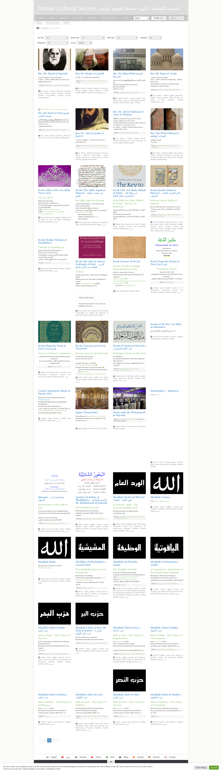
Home (40, 18)
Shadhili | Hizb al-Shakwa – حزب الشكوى (166, 696)
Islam (52, 18)
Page (50, 418)
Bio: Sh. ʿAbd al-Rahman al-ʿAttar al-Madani (128, 113)
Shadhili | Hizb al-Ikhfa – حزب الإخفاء (165, 629)
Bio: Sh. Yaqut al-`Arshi (163, 73)
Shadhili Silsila (124, 102)
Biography (47, 85)
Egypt (80, 428)
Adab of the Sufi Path (49, 529)
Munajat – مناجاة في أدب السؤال (51, 498)
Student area (42, 420)
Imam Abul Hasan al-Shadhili (96, 416)
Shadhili (67, 93)
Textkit (152, 511)
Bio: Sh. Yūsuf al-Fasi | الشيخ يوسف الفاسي (53, 114)
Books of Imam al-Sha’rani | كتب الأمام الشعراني (129, 347)
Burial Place (62, 85)
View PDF (84, 284)
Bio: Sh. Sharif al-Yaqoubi (53, 73)
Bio (41, 91)
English (84, 81)
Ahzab (156, 288)
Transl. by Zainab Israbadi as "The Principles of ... (91, 374)
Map (125, 100)
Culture (77, 18)
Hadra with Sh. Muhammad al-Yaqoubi (129, 414)
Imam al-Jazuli (165, 226)
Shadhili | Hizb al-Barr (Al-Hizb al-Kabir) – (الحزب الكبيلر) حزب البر (91, 630)
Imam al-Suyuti (119, 226)
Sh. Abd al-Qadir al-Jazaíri (98, 157)
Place (98, 428)
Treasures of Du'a (167, 268)
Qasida (105, 526)
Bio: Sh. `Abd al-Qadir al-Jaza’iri (90, 135)
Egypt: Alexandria (176, 95)
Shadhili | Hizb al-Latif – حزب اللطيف (90, 696)
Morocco (60, 135)
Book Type (111, 38)
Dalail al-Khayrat (171, 224)
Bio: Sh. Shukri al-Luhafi (90, 73)
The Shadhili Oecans (87, 507)
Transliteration (63, 654)
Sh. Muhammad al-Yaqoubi (135, 426)
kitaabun (132, 285)
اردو (126, 369)
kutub (97, 217)
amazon (125, 285)
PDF (44, 209)
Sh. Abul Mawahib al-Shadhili (134, 591)
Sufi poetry (86, 529)
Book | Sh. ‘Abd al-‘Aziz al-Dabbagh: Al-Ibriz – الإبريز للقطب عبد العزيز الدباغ (90, 264)
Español (158, 216)
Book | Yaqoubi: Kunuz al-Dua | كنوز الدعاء (165, 263)
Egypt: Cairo (140, 98)
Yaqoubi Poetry (96, 529)
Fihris (49, 263)
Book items (87, 222)
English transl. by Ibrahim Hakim (56, 411)
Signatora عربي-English (165, 215)
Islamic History (50, 93)
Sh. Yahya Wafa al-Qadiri (136, 100)
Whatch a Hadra (132, 419)
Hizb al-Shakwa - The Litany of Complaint (166, 703)
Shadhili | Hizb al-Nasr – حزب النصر (127, 696)
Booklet (168, 288)
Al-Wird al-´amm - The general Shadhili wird (125, 506)
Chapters (170, 282)
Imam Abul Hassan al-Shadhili (165, 464)
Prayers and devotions (136, 226)
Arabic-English (48, 523)
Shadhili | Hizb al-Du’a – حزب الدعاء (127, 629)
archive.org (135, 369)
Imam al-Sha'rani (119, 378)
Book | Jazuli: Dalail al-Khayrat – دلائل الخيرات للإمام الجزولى (165, 193)
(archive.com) (43, 214)
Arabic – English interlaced (133, 654)
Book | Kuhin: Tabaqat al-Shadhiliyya (52, 241)
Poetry (88, 145)
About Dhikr (120, 224)
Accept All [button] (214, 767)
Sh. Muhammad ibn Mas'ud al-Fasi (170, 591)
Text (62, 531)
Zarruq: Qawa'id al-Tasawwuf (92, 353)
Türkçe (157, 231)
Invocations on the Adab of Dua (53, 506)
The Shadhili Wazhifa (125, 569)
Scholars (60, 93)
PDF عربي (62, 523)
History (92, 18)
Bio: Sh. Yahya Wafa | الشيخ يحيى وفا (128, 75)
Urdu (161, 231)
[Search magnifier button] (182, 18)
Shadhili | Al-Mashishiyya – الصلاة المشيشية (91, 563)
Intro (120, 92)
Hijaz (85, 526)
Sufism (64, 18)
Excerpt (50, 214)
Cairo (157, 147)
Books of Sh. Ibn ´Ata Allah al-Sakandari (165, 325)
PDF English (56, 523)
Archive (118, 376)
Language (143, 38)
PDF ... (142, 654)
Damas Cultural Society (67, 8)
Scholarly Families (163, 155)
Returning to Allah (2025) (122, 659)
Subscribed (51, 420)
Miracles (177, 97)
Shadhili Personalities (46, 95)
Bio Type (41, 38)
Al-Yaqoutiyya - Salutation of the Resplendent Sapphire (166, 571)
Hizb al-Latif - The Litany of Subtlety (91, 703)
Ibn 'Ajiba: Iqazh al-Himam (90, 200)
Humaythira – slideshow (164, 391)
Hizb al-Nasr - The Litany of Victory (128, 703)
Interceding (176, 89)
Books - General (49, 91)
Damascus (59, 91)
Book (121, 98)
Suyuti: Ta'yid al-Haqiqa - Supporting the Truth (127, 268)
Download (91, 284)
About (176, 583)
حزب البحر (51, 654)
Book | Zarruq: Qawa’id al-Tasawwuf (91, 347)
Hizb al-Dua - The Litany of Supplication (128, 637)
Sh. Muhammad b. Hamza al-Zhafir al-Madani (129, 594)
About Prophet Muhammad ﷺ (165, 222)
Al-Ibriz (80, 271)
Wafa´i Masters (135, 102)
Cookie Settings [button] (200, 767)
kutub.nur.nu (117, 370)
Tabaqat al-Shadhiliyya (51, 247)
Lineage (162, 145)
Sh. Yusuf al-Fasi (46, 138)
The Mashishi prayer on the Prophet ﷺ (91, 571)
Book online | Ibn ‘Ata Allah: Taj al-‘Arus (54, 191)
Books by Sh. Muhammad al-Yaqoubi (166, 289)
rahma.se (157, 395)
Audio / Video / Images (161, 462)
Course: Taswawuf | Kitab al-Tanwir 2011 (54, 392)
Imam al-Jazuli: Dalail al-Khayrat (164, 202)
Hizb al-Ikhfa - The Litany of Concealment (166, 637)
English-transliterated (138, 517)
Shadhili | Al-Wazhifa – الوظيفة (126, 563)
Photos (56, 85)
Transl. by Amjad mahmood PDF (54, 212)
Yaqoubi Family (64, 95)
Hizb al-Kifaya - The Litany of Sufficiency (54, 703)
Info (158, 145)
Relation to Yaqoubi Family (98, 81)
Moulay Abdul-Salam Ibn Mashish (90, 579)
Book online (49, 217)
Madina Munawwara (120, 141)
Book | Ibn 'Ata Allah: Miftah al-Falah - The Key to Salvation (128, 203)
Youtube (167, 231)
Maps (65, 130)
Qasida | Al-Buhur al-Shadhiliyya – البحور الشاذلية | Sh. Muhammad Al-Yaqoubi (91, 500)
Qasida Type (75, 38)
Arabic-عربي (92, 643)
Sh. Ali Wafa (175, 155)
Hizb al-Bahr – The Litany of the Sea (53, 637)
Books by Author (133, 376)
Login (125, 18)
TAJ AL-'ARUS (45, 197)
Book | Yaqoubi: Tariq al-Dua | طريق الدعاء (52, 347)
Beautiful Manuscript (53, 209)
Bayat (86, 524)
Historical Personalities (92, 155)
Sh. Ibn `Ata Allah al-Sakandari (58, 220)
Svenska (153, 466)
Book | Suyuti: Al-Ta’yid (126, 261)
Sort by (73, 43)
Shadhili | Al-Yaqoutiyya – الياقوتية (165, 563)
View (86, 420)
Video (178, 215)
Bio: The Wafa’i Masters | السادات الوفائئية (164, 135)
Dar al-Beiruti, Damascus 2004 (86, 365)
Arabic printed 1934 (119, 279)
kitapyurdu (85, 372)
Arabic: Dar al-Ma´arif (83, 212)
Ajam (80, 524)
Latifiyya (105, 716)
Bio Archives (54, 579)
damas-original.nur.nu (161, 501)
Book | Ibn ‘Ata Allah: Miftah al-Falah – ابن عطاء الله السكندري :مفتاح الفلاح (129, 193)
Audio (174, 215)
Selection (121, 369)
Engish (57, 654)
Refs (77, 147)
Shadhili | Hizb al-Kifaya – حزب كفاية (53, 696)
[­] (90, 212)
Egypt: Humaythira (87, 412)
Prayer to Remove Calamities (55, 353)
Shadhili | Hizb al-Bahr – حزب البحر (52, 629)
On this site (125, 370)
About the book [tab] (86, 297)
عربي (52, 85)
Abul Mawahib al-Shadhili (127, 579)
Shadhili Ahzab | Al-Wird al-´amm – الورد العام (129, 498)
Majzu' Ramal (94, 526)
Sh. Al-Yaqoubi (109, 18)
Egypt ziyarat (87, 428)
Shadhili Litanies (171, 228)
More (162, 216)
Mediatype (41, 43)
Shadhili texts (49, 222)
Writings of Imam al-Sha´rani (129, 353)
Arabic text (41, 411)
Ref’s (67, 85)
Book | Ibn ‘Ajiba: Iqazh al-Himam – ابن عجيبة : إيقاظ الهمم (91, 193)
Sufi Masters (165, 339)
